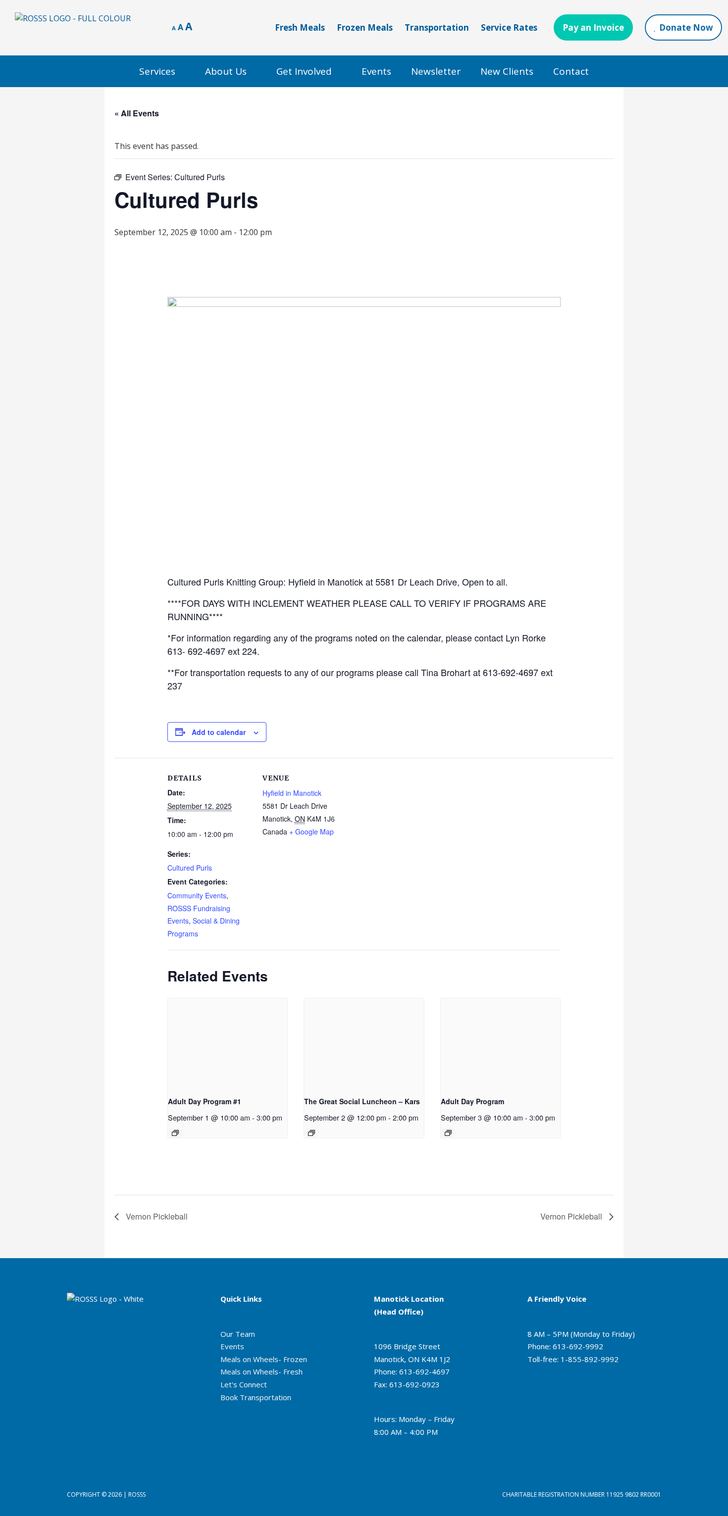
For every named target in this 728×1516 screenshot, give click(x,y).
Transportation (437, 27)
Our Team (237, 1334)
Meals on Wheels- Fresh (261, 1371)
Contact (571, 71)
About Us (226, 71)
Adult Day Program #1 (204, 1101)
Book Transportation (255, 1397)
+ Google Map (311, 831)
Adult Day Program (472, 1101)
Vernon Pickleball (156, 1216)
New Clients (506, 71)
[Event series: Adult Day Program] (175, 1133)
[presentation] (228, 1043)
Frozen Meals (365, 27)
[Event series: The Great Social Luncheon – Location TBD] (311, 1133)
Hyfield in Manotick (291, 793)
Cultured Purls (189, 868)
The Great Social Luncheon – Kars (362, 1101)
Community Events (196, 895)
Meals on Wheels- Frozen (263, 1359)
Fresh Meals (300, 27)
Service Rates (509, 27)
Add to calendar (219, 732)
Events (376, 71)
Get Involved (304, 71)
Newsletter (436, 71)
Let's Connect (243, 1384)
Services (157, 71)
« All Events (136, 113)
